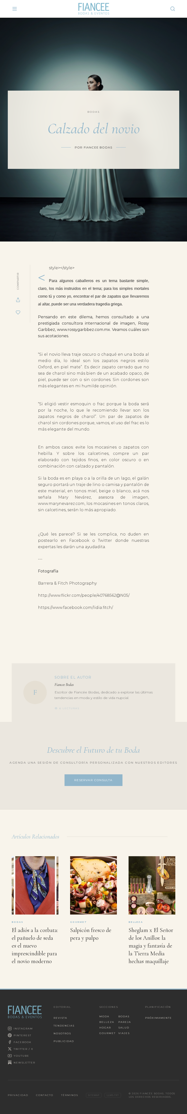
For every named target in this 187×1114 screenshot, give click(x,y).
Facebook (22, 1042)
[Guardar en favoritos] (18, 312)
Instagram (23, 1028)
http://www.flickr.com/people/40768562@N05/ (84, 595)
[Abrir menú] (15, 9)
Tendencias (64, 1025)
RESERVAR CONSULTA (93, 780)
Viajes (124, 1033)
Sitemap (93, 1095)
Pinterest (22, 1035)
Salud (123, 1027)
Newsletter (24, 1062)
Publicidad (64, 1041)
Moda (104, 1016)
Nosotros (62, 1033)
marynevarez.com (61, 503)
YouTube (21, 1055)
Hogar (105, 1027)
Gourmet (106, 1033)
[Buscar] (172, 8)
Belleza (106, 1022)
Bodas (124, 1016)
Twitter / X (23, 1049)
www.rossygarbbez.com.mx (83, 329)
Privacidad (18, 1095)
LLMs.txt (113, 1095)
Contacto (44, 1095)
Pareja (124, 1022)
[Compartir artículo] (18, 299)
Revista (60, 1017)
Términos (69, 1095)
